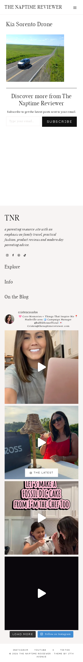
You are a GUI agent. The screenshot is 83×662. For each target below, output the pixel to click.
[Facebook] (12, 255)
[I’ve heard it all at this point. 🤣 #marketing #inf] (41, 367)
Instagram (20, 650)
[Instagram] (7, 255)
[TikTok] (24, 255)
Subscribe (59, 122)
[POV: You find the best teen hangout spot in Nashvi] (41, 593)
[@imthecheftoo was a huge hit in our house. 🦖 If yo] (41, 518)
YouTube (40, 650)
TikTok (65, 650)
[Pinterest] (18, 255)
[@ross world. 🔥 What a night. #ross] (41, 442)
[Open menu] (74, 8)
